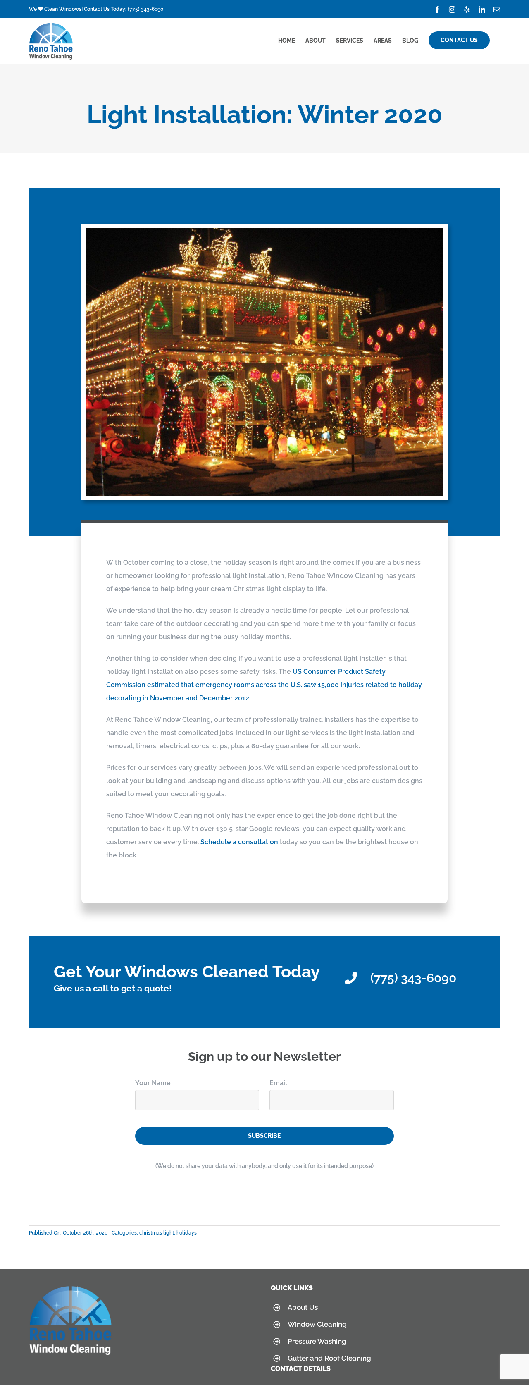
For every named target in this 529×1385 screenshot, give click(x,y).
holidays (186, 1233)
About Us (303, 1307)
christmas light (156, 1233)
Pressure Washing (317, 1341)
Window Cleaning (317, 1324)
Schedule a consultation (239, 842)
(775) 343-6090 (145, 9)
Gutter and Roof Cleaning (329, 1358)
